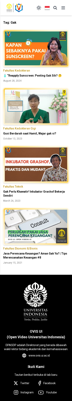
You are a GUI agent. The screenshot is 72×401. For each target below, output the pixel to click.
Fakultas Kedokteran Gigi (19, 128)
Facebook (49, 383)
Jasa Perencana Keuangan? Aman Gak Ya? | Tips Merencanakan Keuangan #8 (35, 255)
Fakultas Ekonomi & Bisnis (20, 248)
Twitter (24, 383)
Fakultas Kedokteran (16, 70)
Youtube (51, 392)
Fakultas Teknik (13, 186)
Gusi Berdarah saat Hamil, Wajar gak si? (29, 133)
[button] (55, 7)
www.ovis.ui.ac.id (39, 355)
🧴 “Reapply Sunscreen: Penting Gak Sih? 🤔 (32, 75)
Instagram (27, 392)
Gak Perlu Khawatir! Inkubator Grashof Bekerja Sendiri (34, 193)
